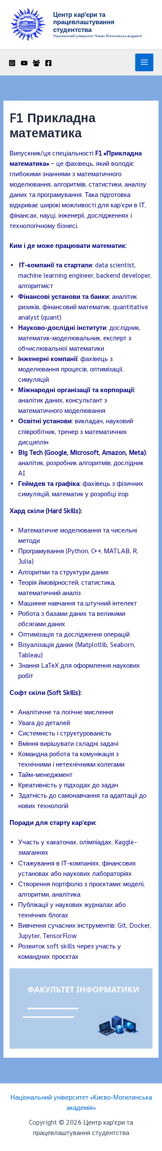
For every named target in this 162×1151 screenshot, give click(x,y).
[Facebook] (48, 63)
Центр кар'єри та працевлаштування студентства (83, 22)
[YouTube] (24, 63)
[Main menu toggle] (144, 63)
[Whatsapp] (12, 63)
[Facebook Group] (36, 63)
